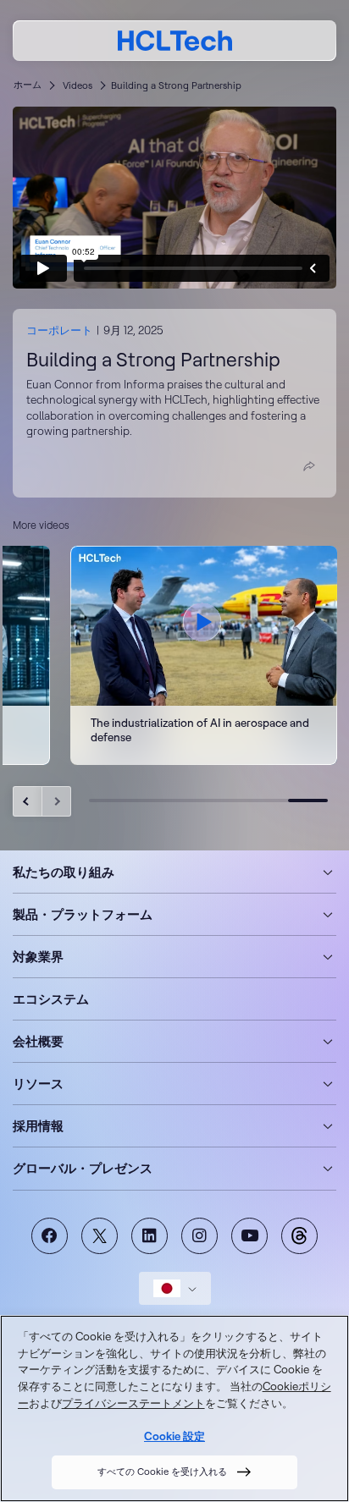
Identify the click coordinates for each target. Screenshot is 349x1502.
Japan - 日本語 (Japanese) (175, 1288)
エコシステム (51, 999)
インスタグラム (199, 1236)
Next (56, 801)
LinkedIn (149, 1236)
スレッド (299, 1236)
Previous (27, 801)
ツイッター (99, 1236)
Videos (77, 85)
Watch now (203, 655)
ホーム (28, 85)
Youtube (249, 1236)
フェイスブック (49, 1236)
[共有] (309, 466)
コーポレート (59, 330)
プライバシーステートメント (133, 1403)
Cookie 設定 (174, 1436)
